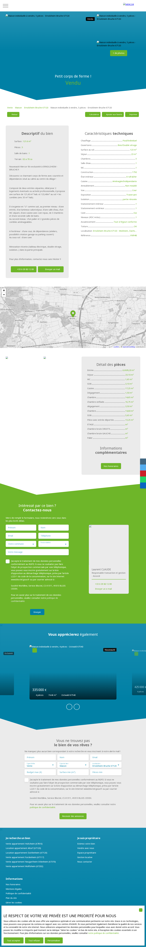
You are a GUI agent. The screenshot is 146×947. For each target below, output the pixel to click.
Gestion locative (84, 857)
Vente (10, 107)
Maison (18, 107)
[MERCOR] (133, 5)
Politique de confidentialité (18, 893)
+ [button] (4, 290)
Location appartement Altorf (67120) (23, 848)
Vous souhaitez (45, 543)
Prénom (12, 527)
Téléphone (46, 535)
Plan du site (11, 898)
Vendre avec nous (85, 848)
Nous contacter (84, 861)
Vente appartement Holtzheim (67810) (24, 843)
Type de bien (63, 764)
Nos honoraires (13, 884)
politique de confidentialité (42, 807)
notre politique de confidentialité (103, 933)
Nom (43, 527)
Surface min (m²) (67, 772)
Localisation (96, 764)
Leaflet (116, 347)
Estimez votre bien (86, 843)
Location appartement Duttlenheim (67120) (26, 852)
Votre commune (16, 544)
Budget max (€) (34, 772)
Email (10, 535)
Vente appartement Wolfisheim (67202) (24, 866)
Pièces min (97, 772)
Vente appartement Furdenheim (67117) (25, 857)
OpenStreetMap (129, 347)
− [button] (4, 294)
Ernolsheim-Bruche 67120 (36, 107)
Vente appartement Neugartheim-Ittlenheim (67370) (31, 861)
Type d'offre (31, 764)
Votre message (15, 552)
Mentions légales (14, 889)
